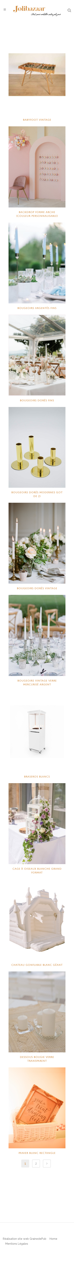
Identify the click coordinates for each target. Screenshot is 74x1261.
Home (53, 1238)
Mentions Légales (16, 1243)
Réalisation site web (16, 1238)
